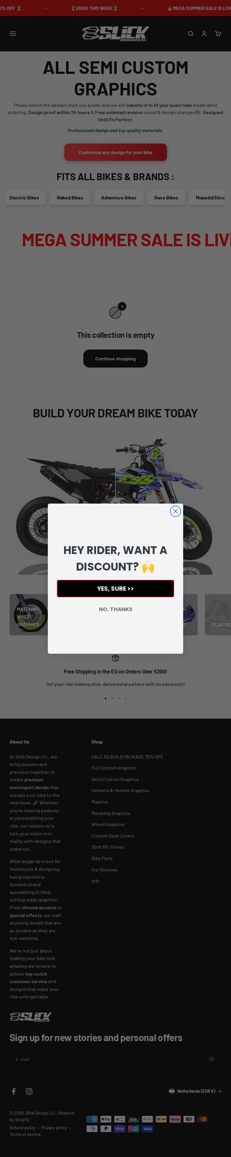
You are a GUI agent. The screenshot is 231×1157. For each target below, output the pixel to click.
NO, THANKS (115, 609)
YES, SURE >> (115, 588)
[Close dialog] (175, 511)
